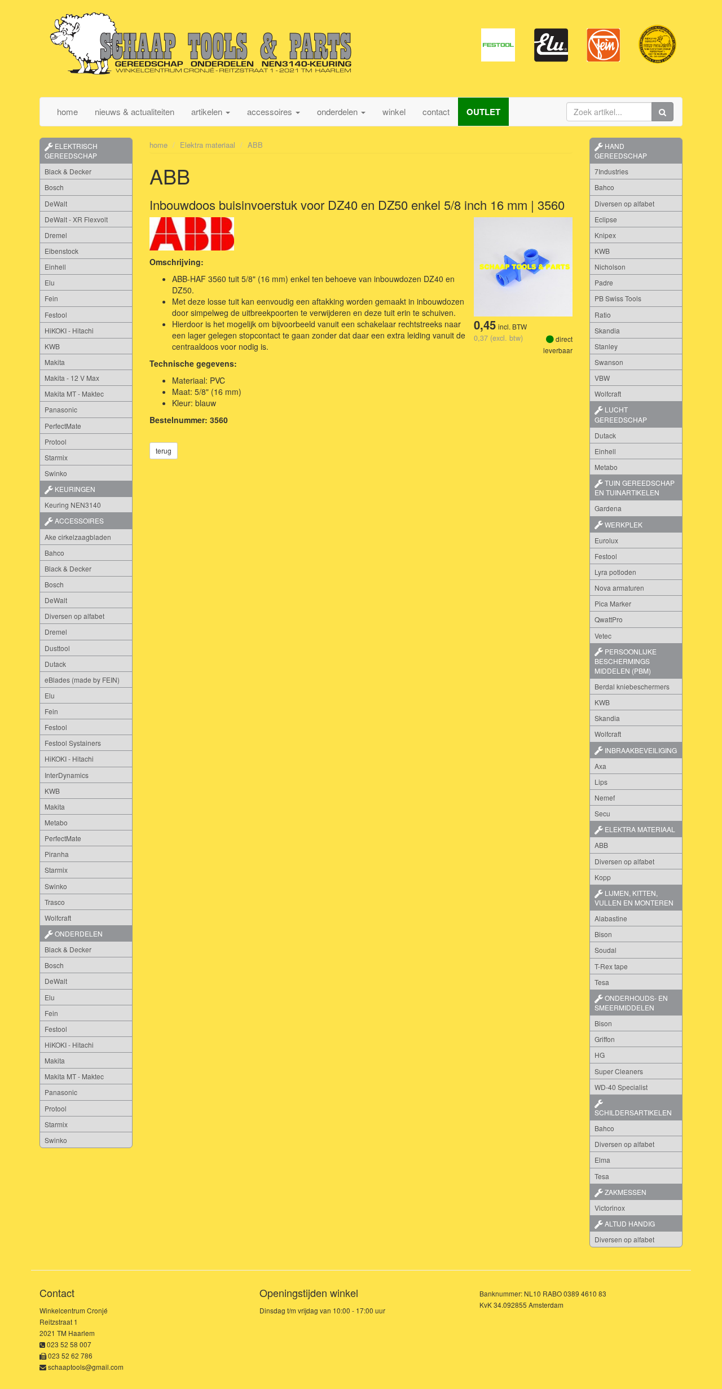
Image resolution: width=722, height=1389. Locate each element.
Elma (602, 1159)
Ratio (603, 314)
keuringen (74, 489)
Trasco (55, 902)
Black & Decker (68, 171)
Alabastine (611, 918)
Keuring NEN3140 (73, 504)
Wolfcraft (58, 917)
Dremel (56, 235)
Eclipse (606, 219)
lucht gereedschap (621, 414)
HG (600, 1055)
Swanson (609, 362)
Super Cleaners (619, 1071)
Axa (600, 766)
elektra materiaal (639, 829)
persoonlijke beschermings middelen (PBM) (626, 661)
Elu (50, 282)
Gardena (608, 508)
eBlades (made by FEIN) (82, 679)
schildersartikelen (633, 1112)
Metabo (56, 822)
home (67, 111)
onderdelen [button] (338, 111)
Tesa (602, 982)
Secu (602, 813)
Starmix (56, 457)
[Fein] (604, 44)
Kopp (603, 877)
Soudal (606, 950)
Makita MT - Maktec (74, 393)
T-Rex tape (611, 966)
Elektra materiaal (207, 144)
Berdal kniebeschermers (632, 686)
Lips (601, 781)
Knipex (605, 235)
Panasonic (61, 409)
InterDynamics (67, 775)
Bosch (54, 187)
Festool (56, 314)
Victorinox (610, 1207)
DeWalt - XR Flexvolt (76, 219)
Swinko (56, 473)
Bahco (54, 552)
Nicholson (610, 266)
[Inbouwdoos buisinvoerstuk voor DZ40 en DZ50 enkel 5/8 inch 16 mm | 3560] (523, 265)
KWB (52, 346)
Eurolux (606, 540)
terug (163, 450)
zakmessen (624, 1192)
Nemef (605, 797)
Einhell (55, 266)
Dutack (55, 664)
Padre (604, 282)
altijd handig (629, 1223)
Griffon (605, 1039)
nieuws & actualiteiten (134, 111)
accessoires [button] (270, 111)
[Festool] (498, 44)
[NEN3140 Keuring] (657, 44)
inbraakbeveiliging (640, 750)
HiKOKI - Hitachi (69, 330)
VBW (602, 378)
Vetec (603, 635)
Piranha (57, 854)
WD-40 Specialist (621, 1087)
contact (436, 111)
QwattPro (609, 619)
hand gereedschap (621, 150)
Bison (603, 934)
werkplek (622, 524)
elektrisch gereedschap (71, 150)
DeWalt (56, 203)
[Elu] (551, 44)
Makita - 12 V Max (72, 378)
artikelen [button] (207, 111)
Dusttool (57, 648)
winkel (394, 111)
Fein (51, 298)
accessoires (78, 520)
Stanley (606, 346)
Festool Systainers (73, 743)
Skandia (607, 330)
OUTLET (483, 112)
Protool (56, 441)
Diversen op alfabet (74, 616)
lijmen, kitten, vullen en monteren (634, 897)
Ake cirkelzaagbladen (78, 537)
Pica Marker (613, 603)
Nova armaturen (619, 587)
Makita (55, 362)
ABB (255, 144)
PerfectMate (63, 425)
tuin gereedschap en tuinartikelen (635, 487)
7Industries (611, 171)
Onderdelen (78, 933)
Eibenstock (61, 251)
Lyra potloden (615, 572)
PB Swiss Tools (618, 298)
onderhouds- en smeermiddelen (631, 1002)
